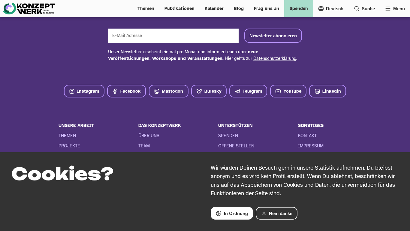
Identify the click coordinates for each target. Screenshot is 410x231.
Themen (145, 8)
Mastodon (172, 91)
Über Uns (148, 135)
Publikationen (179, 8)
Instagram (88, 91)
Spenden (299, 8)
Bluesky (213, 91)
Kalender (214, 8)
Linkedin (331, 91)
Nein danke (280, 213)
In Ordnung (236, 213)
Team (144, 146)
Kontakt (307, 135)
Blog (239, 8)
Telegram (252, 91)
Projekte (69, 146)
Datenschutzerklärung (274, 58)
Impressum (311, 146)
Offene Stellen (236, 146)
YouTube (292, 91)
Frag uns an (266, 8)
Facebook (130, 91)
